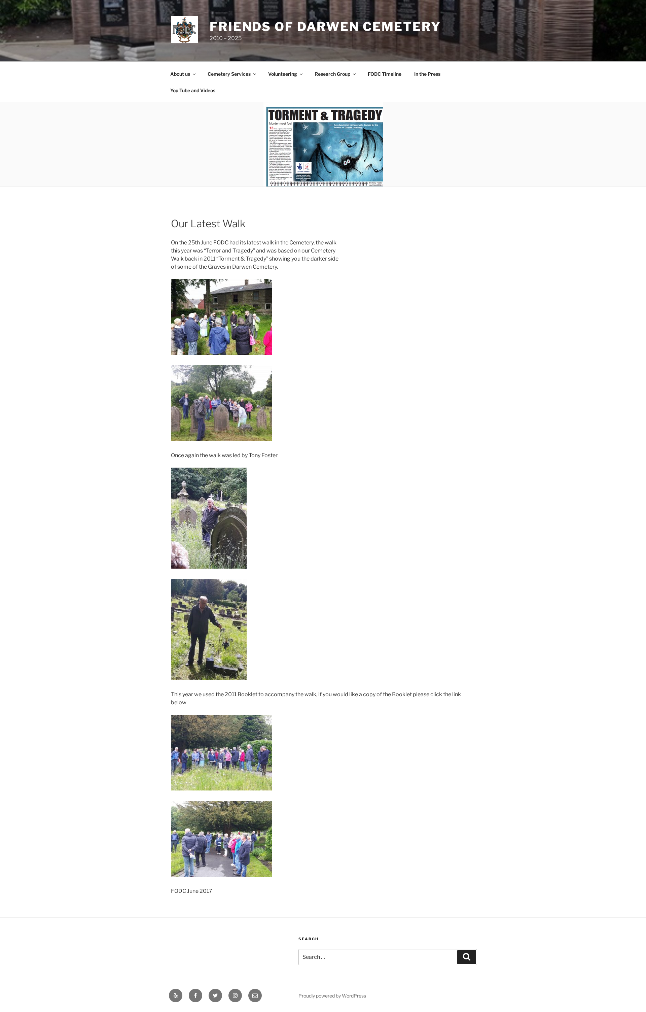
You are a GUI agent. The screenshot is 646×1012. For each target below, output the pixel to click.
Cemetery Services (229, 74)
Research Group (332, 74)
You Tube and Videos (192, 90)
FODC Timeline (384, 74)
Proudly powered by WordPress (332, 996)
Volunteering (282, 74)
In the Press (427, 74)
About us (180, 74)
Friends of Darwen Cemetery (325, 26)
